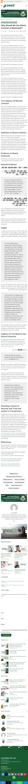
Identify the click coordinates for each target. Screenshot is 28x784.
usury (5, 359)
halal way (9, 222)
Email (2, 618)
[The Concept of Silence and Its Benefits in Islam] (4, 670)
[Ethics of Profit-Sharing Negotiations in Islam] (4, 693)
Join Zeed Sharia (14, 493)
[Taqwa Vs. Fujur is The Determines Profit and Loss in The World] (4, 681)
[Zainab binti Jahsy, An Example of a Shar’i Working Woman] (4, 705)
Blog (4, 529)
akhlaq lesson (14, 473)
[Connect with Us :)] (26, 748)
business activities (18, 115)
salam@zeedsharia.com (6, 768)
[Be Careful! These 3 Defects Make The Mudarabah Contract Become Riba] (4, 687)
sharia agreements (17, 485)
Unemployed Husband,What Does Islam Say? (7, 570)
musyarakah (4, 433)
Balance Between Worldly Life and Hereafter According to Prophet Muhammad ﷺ (17, 664)
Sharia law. (23, 149)
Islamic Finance (8, 19)
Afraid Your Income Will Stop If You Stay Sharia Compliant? (20, 570)
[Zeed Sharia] (8, 5)
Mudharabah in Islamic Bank (16, 698)
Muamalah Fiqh (13, 22)
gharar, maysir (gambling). (7, 346)
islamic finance (8, 479)
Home (3, 19)
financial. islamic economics (14, 476)
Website (3, 624)
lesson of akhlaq (19, 479)
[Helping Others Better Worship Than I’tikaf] (4, 658)
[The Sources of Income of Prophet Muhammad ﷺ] (4, 652)
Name (2, 612)
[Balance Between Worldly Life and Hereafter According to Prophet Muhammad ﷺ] (4, 664)
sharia (21, 118)
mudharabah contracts (14, 433)
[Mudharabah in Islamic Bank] (4, 699)
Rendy (8, 715)
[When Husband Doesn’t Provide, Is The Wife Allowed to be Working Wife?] (7, 548)
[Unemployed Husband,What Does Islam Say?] (7, 564)
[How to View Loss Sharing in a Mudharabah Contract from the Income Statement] (21, 548)
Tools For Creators (11, 733)
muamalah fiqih (8, 482)
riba (7, 485)
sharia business (5, 343)
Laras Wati (5, 31)
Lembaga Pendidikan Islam (13, 721)
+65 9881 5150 (4, 769)
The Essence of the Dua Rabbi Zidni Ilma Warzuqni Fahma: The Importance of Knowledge (18, 645)
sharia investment (14, 488)
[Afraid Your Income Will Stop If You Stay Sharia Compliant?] (21, 564)
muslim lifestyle (20, 482)
